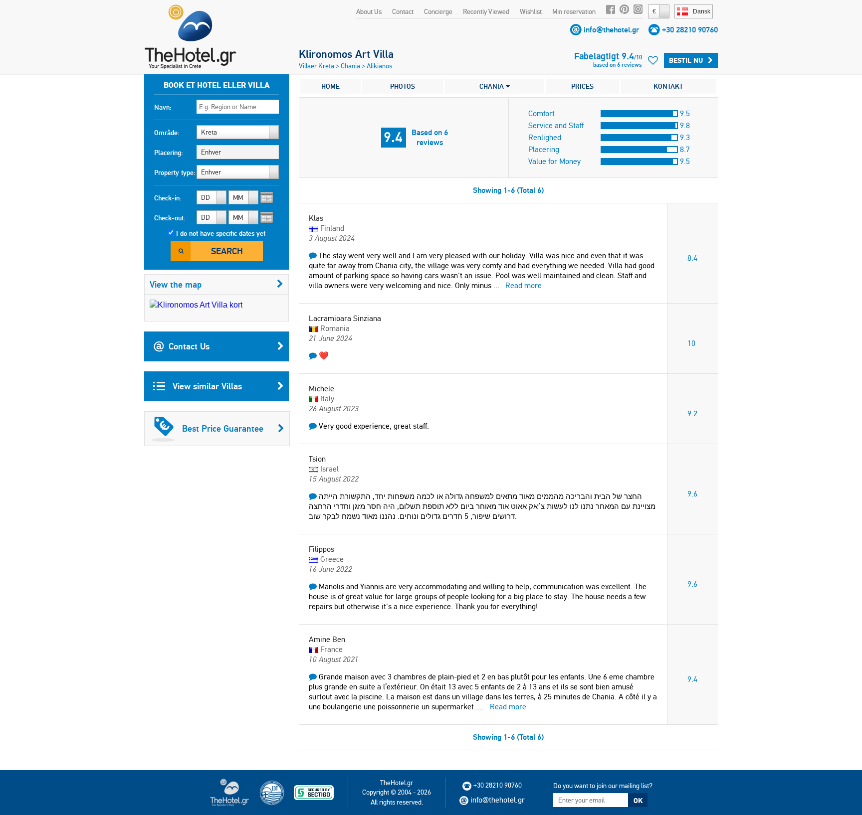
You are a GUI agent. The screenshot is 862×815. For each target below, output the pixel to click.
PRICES (582, 86)
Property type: (175, 172)
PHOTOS (402, 86)
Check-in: (168, 197)
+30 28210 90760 (690, 29)
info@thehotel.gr (611, 29)
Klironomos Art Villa (346, 54)
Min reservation (574, 11)
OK (638, 800)
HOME (330, 86)
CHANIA (492, 86)
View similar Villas (206, 386)
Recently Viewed (486, 11)
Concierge (438, 11)
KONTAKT (668, 86)
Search (227, 251)
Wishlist (531, 11)
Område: (167, 132)
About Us (369, 11)
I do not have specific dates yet (220, 233)
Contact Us (189, 346)
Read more (523, 285)
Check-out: (170, 217)
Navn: (163, 107)
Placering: (168, 152)
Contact (403, 11)
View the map (176, 284)
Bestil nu (686, 60)
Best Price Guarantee (222, 428)
